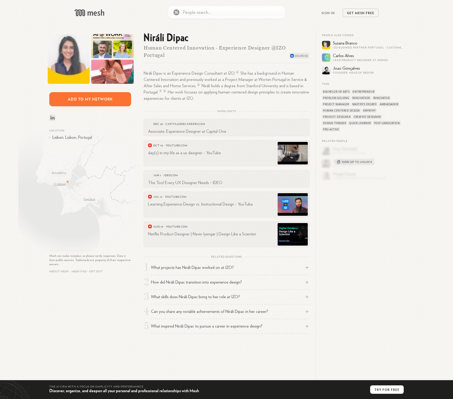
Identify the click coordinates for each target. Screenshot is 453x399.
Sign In (328, 12)
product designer (336, 117)
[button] (79, 271)
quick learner (360, 123)
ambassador (389, 104)
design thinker (334, 123)
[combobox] (226, 12)
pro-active (331, 129)
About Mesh (59, 271)
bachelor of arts (336, 91)
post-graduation (387, 123)
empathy (369, 110)
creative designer (367, 117)
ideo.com (171, 175)
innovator (381, 98)
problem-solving (336, 98)
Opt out (96, 271)
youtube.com (176, 145)
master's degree (364, 104)
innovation (361, 98)
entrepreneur (363, 91)
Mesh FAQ (79, 271)
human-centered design (341, 110)
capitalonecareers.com (185, 124)
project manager (336, 104)
